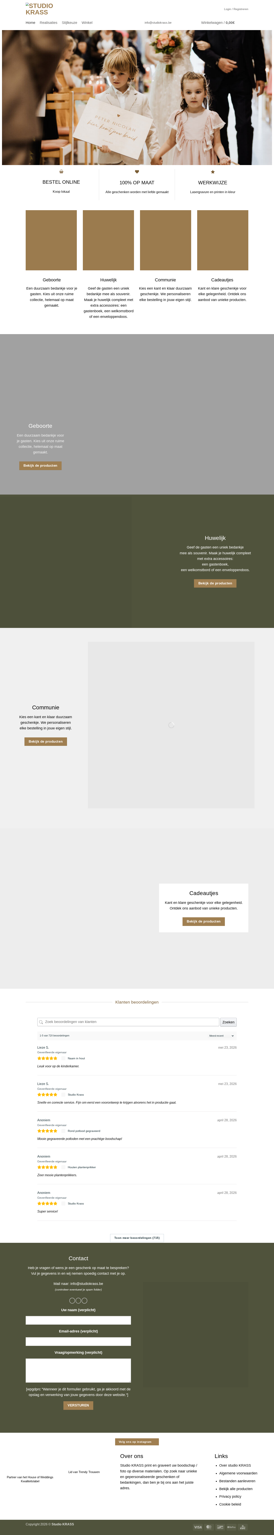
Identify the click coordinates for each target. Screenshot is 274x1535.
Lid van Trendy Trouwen (84, 1472)
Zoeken (228, 1022)
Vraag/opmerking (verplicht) (78, 1352)
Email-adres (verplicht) (78, 1331)
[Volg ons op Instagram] (182, 22)
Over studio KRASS (235, 1465)
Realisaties (48, 23)
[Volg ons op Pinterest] (194, 22)
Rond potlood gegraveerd (84, 1130)
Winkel (87, 23)
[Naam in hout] (63, 1058)
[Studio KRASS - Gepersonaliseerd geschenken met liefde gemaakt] (40, 9)
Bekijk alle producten (236, 1489)
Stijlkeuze (69, 23)
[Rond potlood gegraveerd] (63, 1131)
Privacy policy (230, 1496)
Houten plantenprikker (82, 1167)
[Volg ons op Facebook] (177, 22)
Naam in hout (76, 1058)
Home (30, 23)
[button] (236, 9)
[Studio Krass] (63, 1095)
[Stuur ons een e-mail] (188, 22)
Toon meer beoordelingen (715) (137, 1237)
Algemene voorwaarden (238, 1473)
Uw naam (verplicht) (78, 1310)
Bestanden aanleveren (237, 1481)
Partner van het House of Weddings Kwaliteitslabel (30, 1479)
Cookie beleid (230, 1504)
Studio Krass (76, 1094)
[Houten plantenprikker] (63, 1167)
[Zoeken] (246, 22)
